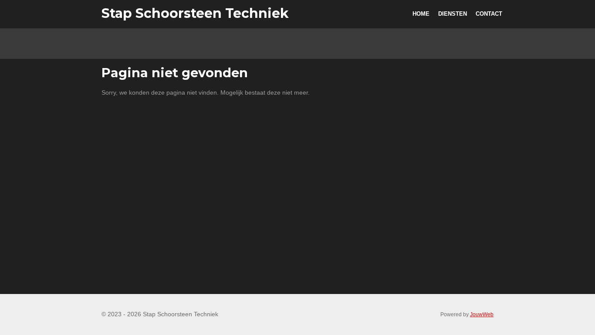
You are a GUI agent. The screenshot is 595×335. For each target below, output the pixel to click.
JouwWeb (482, 314)
